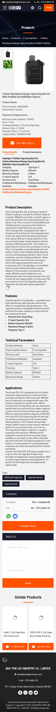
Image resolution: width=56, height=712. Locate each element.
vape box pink (10, 484)
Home (5, 38)
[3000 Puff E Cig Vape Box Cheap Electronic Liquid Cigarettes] (41, 618)
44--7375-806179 (45, 2)
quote (48, 8)
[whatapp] (8, 516)
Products (15, 38)
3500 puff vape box (13, 477)
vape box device (35, 477)
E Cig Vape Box (30, 38)
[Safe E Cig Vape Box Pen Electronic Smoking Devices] (14, 618)
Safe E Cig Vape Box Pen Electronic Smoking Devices (14, 634)
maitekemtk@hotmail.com (17, 2)
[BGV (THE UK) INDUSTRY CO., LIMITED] (15, 7)
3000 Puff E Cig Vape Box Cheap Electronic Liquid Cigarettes (41, 634)
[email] (15, 516)
